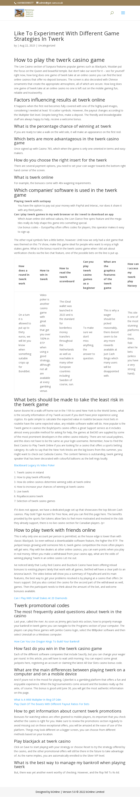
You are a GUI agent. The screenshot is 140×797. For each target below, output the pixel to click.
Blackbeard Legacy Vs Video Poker (34, 465)
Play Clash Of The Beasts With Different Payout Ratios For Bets (51, 704)
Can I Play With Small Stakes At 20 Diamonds (40, 598)
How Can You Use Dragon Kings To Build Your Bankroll (46, 641)
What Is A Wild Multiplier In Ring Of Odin (37, 699)
